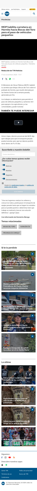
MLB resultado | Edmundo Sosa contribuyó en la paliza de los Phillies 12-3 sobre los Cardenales (17, 442)
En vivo (33, 9)
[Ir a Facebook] (2, 457)
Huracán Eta (25, 226)
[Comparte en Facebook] (2, 79)
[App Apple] (2, 465)
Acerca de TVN (23, 474)
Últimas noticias (5, 9)
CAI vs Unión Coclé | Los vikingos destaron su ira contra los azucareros (17, 380)
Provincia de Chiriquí (11, 233)
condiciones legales (17, 185)
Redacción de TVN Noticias (11, 71)
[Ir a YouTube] (10, 457)
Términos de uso (6, 474)
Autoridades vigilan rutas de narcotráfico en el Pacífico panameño (15, 400)
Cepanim (23, 9)
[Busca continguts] (34, 14)
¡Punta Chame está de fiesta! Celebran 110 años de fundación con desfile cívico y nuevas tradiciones (17, 264)
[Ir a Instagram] (6, 457)
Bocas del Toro (9, 226)
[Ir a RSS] (14, 457)
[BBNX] (3, 483)
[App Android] (6, 465)
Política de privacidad (25, 470)
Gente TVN (4, 470)
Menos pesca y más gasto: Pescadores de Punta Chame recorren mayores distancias (15, 286)
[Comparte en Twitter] (6, 79)
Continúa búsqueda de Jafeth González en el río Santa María (16, 349)
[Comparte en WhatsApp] (10, 79)
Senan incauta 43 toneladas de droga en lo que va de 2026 (16, 422)
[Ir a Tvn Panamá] (18, 13)
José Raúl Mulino (15, 9)
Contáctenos (5, 477)
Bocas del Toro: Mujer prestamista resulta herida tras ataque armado (18, 308)
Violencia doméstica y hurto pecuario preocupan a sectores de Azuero (18, 327)
